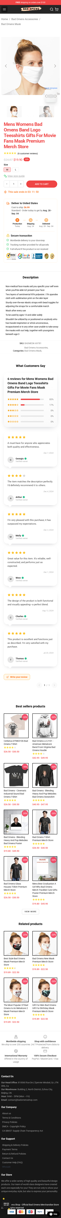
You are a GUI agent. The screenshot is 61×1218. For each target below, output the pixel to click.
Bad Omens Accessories (24, 19)
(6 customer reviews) (28, 153)
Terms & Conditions (11, 1117)
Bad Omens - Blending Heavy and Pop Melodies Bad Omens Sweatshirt (44, 793)
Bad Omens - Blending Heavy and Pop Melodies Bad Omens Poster (16, 840)
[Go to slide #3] (46, 111)
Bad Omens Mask (11, 24)
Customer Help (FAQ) (12, 1162)
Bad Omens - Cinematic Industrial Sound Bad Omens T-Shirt (15, 793)
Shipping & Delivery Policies (15, 1145)
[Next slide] (55, 66)
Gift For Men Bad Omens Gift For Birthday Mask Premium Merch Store (44, 1008)
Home (4, 19)
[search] (51, 9)
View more (31, 912)
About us (6, 1113)
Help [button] (55, 1214)
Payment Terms (9, 1149)
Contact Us (7, 1158)
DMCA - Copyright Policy (14, 1126)
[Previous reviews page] (39, 685)
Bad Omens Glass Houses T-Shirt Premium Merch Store (15, 886)
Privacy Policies (9, 1122)
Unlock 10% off (6, 1204)
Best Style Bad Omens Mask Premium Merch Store (14, 961)
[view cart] (56, 9)
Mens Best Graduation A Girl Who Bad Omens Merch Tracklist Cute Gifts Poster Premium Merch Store (44, 889)
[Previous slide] (6, 66)
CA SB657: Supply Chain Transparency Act (22, 1131)
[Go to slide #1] (14, 111)
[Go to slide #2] (30, 111)
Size (6, 164)
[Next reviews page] (54, 685)
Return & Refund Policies (14, 1154)
